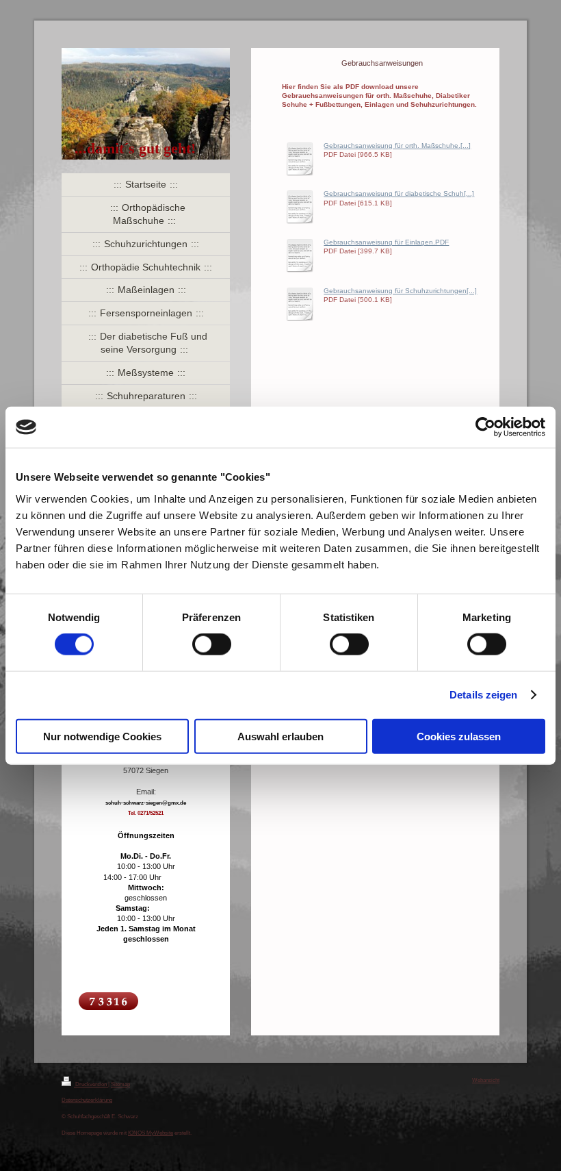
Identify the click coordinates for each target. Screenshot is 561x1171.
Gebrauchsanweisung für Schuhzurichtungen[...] (400, 290)
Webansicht (485, 1079)
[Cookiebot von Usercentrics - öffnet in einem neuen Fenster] (485, 427)
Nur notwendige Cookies (102, 736)
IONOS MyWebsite (150, 1132)
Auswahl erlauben (280, 736)
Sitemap (120, 1084)
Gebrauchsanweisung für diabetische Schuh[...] (399, 193)
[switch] (211, 644)
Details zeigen (483, 695)
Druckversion (91, 1084)
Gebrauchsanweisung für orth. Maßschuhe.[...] (397, 145)
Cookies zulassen (459, 736)
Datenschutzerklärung (87, 1099)
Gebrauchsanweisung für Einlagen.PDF (386, 242)
